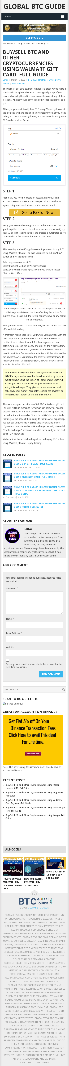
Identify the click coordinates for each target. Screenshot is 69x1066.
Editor (5, 80)
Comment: (12, 588)
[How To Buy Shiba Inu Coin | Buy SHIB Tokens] (56, 863)
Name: (10, 618)
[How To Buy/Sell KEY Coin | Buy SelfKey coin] (34, 866)
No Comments (18, 83)
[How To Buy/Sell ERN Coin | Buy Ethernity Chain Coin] (13, 866)
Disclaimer (42, 1062)
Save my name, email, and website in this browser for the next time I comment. (34, 665)
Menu (8, 16)
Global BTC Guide (34, 6)
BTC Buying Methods (37, 80)
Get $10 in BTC (34, 38)
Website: (10, 647)
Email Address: (14, 633)
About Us (25, 1062)
